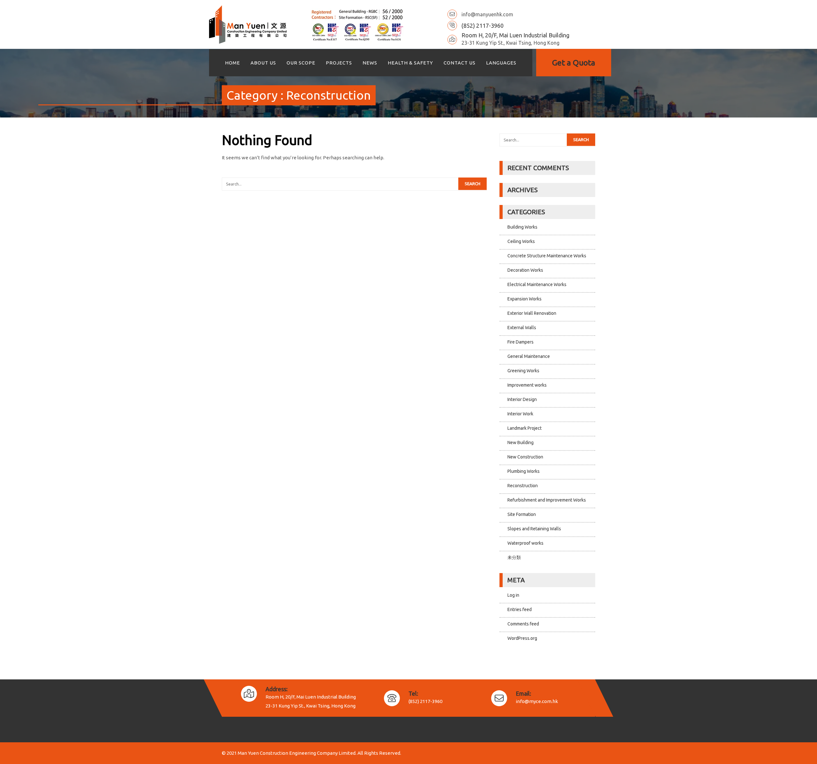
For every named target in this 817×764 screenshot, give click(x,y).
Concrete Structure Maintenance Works (546, 255)
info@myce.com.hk (537, 701)
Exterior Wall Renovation (531, 313)
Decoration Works (525, 270)
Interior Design (522, 399)
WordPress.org (522, 638)
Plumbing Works (523, 471)
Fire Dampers (520, 341)
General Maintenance (528, 356)
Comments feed (523, 623)
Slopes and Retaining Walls (534, 528)
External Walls (521, 327)
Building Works (522, 227)
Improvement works (527, 385)
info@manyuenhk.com (487, 14)
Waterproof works (525, 543)
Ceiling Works (521, 241)
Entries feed (519, 609)
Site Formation (521, 514)
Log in (513, 595)
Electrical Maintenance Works (536, 284)
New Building (520, 442)
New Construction (525, 456)
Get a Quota (573, 62)
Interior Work (520, 413)
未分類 (514, 557)
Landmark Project (524, 428)
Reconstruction (522, 485)
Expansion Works (524, 298)
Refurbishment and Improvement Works (546, 500)
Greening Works (523, 370)
